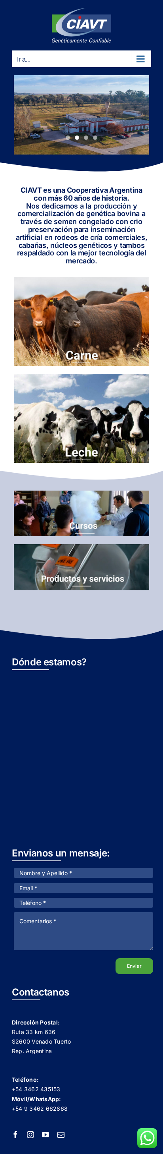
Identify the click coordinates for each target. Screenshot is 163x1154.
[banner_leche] (81, 377)
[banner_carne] (81, 280)
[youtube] (45, 1134)
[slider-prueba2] (81, 494)
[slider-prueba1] (81, 547)
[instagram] (30, 1134)
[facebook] (15, 1134)
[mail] (60, 1134)
